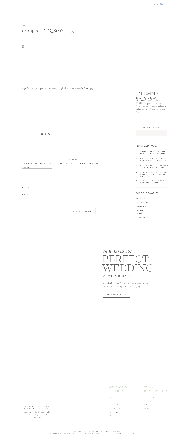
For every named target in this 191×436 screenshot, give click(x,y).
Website (26, 200)
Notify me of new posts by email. (40, 209)
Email (26, 194)
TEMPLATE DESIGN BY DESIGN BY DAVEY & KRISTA (124, 433)
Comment (28, 167)
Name (25, 188)
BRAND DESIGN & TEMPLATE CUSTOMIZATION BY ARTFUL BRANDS (74, 433)
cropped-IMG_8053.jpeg (81, 211)
